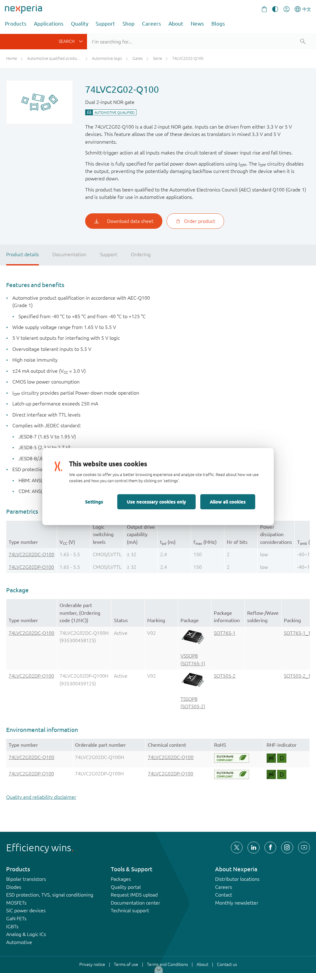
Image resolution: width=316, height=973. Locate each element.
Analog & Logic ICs (26, 934)
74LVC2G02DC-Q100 (31, 554)
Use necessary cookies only (156, 501)
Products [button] (16, 24)
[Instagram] (287, 847)
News (197, 24)
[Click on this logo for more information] (231, 758)
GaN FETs (16, 918)
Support (105, 24)
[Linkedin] (253, 847)
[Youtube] (304, 847)
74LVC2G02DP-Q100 (31, 567)
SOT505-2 (224, 676)
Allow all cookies (228, 501)
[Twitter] (237, 847)
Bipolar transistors (26, 879)
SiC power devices (26, 910)
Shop (129, 24)
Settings (94, 501)
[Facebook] (270, 847)
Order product (199, 221)
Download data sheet (130, 221)
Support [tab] (108, 254)
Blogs (218, 24)
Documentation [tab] (69, 254)
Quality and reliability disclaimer (41, 797)
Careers (151, 24)
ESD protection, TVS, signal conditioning (49, 894)
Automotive (19, 942)
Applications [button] (49, 24)
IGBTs (12, 926)
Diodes (13, 887)
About (175, 24)
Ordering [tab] (141, 254)
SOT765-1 (224, 633)
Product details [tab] (22, 254)
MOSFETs (16, 902)
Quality (79, 24)
